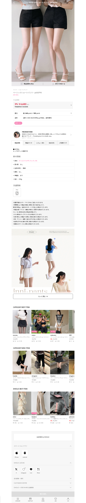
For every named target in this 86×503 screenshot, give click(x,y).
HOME (43, 501)
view (70, 135)
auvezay (15, 335)
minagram (34, 376)
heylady (15, 376)
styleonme (53, 335)
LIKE (56, 501)
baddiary (52, 417)
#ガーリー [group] (18, 123)
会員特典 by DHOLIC (43, 437)
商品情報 (17, 143)
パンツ (15, 90)
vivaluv (33, 335)
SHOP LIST (30, 501)
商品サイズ (28, 143)
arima (14, 417)
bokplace (52, 376)
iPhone (17, 457)
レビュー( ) (40, 143)
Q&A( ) (51, 143)
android (25, 457)
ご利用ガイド (63, 143)
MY (68, 501)
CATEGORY (17, 501)
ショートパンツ (23, 90)
